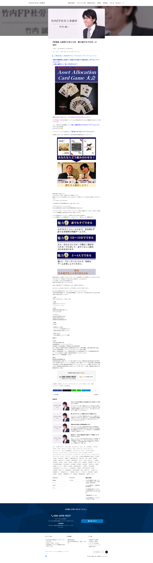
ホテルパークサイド (96, 454)
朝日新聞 (79, 464)
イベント (54, 482)
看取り (66, 466)
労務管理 (95, 458)
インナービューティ (57, 450)
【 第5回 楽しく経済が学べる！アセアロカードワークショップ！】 (75, 56)
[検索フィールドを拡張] (123, 2)
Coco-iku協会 (68, 446)
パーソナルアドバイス (57, 454)
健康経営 (66, 458)
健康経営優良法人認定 (74, 458)
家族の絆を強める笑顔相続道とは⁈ (80, 424)
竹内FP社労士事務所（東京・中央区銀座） (94, 556)
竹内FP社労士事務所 (86, 468)
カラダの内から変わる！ (91, 450)
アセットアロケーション (74, 383)
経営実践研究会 (68, 470)
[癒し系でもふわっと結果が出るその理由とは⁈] (61, 417)
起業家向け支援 (92, 546)
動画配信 (54, 480)
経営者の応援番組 (76, 470)
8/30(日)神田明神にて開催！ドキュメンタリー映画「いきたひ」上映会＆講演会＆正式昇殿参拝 (93, 481)
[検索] (106, 552)
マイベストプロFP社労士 (94, 543)
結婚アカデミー (87, 470)
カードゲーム (66, 383)
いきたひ (70, 448)
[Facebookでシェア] (57, 390)
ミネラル (62, 456)
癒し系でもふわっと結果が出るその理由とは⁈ (83, 414)
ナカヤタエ (90, 452)
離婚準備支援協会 (71, 539)
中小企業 (97, 456)
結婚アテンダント (95, 470)
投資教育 (55, 383)
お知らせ (54, 48)
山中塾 (66, 462)
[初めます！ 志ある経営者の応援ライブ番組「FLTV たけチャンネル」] (61, 439)
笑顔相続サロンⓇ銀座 (93, 539)
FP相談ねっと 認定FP (93, 541)
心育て (95, 462)
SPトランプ (64, 448)
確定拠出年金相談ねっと (78, 466)
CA (54, 446)
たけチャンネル (79, 448)
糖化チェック (62, 470)
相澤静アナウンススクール (58, 466)
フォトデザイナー (78, 454)
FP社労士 (84, 383)
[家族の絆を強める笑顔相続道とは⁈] (61, 427)
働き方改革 (82, 458)
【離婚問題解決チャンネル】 (91, 495)
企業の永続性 (61, 458)
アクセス (72, 520)
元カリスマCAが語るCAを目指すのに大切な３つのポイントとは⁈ (85, 402)
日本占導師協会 (66, 464)
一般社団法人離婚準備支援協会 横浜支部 (87, 456)
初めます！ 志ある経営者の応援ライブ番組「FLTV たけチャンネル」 (85, 435)
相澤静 (97, 464)
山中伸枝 (61, 462)
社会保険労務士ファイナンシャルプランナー (61, 468)
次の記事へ (96, 394)
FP (80, 383)
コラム (54, 487)
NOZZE (55, 448)
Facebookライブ (75, 446)
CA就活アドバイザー (60, 446)
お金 (89, 383)
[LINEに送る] (76, 390)
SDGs (59, 448)
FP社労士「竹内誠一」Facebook (52, 543)
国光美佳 (68, 460)
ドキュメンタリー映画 (82, 452)
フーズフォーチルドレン (87, 454)
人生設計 (61, 385)
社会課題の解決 (72, 468)
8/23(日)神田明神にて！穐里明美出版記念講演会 (93, 486)
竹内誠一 (93, 468)
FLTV (81, 446)
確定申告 (85, 466)
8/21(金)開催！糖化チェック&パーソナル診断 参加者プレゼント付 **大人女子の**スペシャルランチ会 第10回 (93, 491)
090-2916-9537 (62, 515)
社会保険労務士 (67, 385)
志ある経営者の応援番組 (58, 464)
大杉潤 (85, 460)
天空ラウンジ (91, 460)
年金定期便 (90, 462)
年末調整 (75, 462)
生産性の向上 (91, 464)
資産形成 (60, 383)
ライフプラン (56, 385)
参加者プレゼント (62, 460)
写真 (86, 458)
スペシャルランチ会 (73, 452)
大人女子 (80, 460)
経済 (92, 383)
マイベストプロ (56, 456)
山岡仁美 (70, 462)
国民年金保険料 (74, 460)
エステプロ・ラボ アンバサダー (79, 450)
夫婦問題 (96, 460)
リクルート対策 (75, 456)
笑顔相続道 (55, 470)
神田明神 (79, 468)
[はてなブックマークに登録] (86, 390)
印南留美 (55, 460)
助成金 (90, 458)
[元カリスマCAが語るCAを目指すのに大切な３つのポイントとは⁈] (61, 406)
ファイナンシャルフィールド (95, 544)
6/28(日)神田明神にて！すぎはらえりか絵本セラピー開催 (93, 498)
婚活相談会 (55, 462)
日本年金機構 (73, 464)
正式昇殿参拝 (85, 464)
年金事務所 (84, 462)
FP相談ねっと (90, 446)
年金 (80, 462)
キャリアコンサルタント (64, 452)
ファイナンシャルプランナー (68, 454)
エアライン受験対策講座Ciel (67, 450)
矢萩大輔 (70, 466)
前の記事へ (56, 394)
